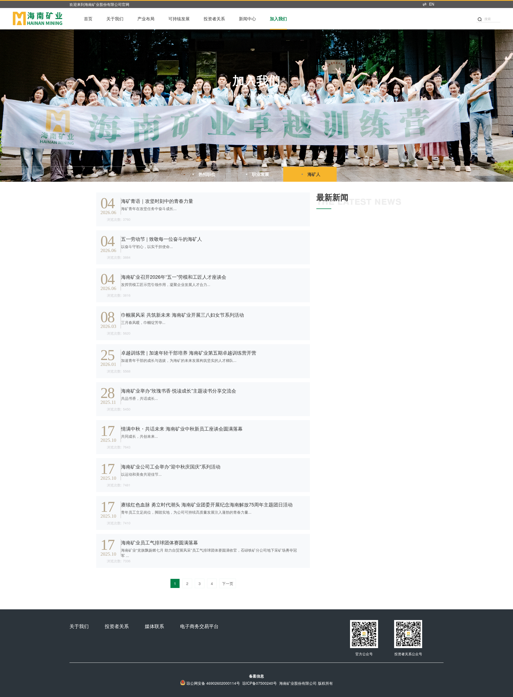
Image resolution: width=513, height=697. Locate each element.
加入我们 (278, 19)
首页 (88, 19)
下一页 (227, 583)
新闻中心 (247, 19)
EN (431, 4)
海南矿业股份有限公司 (298, 683)
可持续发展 (179, 19)
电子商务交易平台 (199, 626)
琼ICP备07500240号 (259, 683)
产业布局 (145, 19)
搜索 (487, 18)
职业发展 (260, 174)
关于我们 (114, 19)
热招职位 (207, 174)
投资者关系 (214, 19)
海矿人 (314, 174)
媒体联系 (154, 626)
